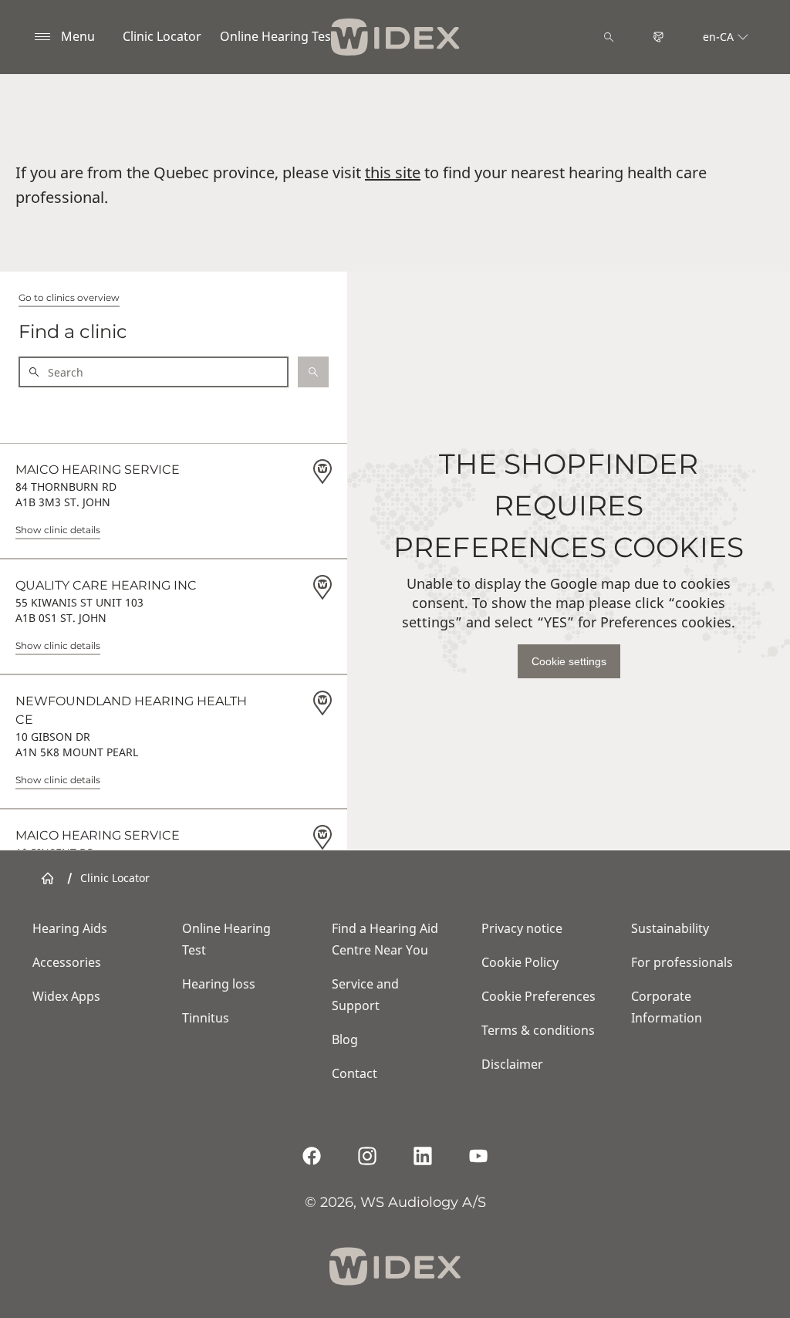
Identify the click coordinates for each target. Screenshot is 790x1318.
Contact (354, 1073)
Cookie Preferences (538, 996)
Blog (345, 1039)
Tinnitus (205, 1017)
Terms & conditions (538, 1030)
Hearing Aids (69, 928)
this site (392, 172)
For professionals (682, 962)
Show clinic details (57, 530)
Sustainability (670, 928)
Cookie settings (569, 661)
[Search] (608, 37)
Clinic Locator (162, 36)
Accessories (66, 962)
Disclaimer (512, 1064)
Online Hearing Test (278, 36)
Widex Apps (66, 996)
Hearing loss (218, 983)
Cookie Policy (520, 962)
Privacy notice (521, 928)
